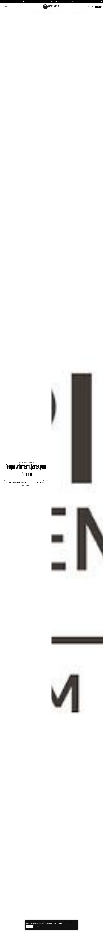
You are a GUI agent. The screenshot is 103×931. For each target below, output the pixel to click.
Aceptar (29, 926)
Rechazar (37, 926)
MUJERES (44, 12)
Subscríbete (98, 6)
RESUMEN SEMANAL (70, 12)
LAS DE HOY (14, 12)
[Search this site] (2, 7)
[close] (101, 2)
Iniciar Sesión (90, 6)
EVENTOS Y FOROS (88, 12)
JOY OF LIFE (50, 12)
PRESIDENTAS (62, 12)
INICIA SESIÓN (79, 12)
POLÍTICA (33, 12)
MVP (56, 12)
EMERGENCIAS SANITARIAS (23, 12)
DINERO (38, 12)
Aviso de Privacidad (58, 923)
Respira (9, 6)
